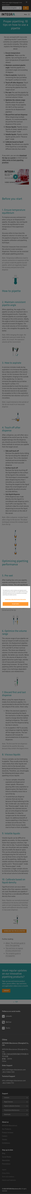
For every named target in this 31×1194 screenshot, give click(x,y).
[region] (15, 597)
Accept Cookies (15, 603)
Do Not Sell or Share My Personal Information (15, 599)
